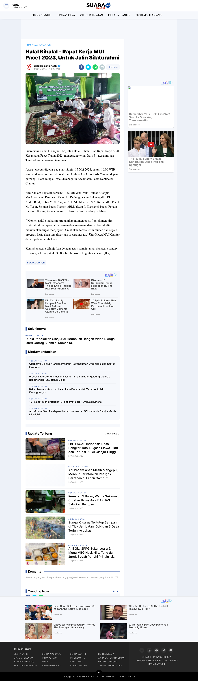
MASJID (46, 661)
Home (28, 44)
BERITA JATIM (21, 654)
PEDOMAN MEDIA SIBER (148, 660)
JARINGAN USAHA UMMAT (112, 657)
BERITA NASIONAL (79, 467)
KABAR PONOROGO (24, 661)
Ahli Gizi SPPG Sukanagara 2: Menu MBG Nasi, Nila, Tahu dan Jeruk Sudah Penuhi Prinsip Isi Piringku (91, 553)
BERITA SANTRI (78, 654)
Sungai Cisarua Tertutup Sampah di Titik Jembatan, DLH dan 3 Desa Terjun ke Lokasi (93, 526)
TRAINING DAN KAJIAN (110, 665)
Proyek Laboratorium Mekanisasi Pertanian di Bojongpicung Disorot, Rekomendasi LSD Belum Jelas (69, 378)
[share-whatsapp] (95, 67)
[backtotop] (99, 673)
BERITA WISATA (106, 654)
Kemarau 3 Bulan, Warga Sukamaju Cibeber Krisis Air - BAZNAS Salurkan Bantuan (93, 500)
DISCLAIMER (170, 660)
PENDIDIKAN (76, 661)
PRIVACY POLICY (162, 657)
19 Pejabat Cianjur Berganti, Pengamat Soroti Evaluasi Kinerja (65, 401)
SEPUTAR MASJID (51, 665)
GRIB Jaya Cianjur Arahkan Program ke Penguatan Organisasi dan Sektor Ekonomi (72, 365)
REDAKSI (146, 657)
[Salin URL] (102, 67)
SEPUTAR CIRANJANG (149, 15)
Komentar (113, 67)
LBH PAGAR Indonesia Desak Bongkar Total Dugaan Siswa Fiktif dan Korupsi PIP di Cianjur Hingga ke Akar (93, 448)
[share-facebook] (81, 67)
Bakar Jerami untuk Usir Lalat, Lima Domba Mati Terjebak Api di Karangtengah (66, 391)
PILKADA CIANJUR (119, 15)
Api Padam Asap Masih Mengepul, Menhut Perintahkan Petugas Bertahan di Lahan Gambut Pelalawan (93, 474)
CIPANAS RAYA (66, 15)
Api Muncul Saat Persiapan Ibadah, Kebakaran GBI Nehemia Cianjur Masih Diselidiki (72, 413)
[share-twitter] (88, 67)
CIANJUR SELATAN (91, 15)
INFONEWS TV (77, 657)
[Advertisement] (99, 29)
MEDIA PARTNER (156, 664)
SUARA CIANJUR (42, 15)
